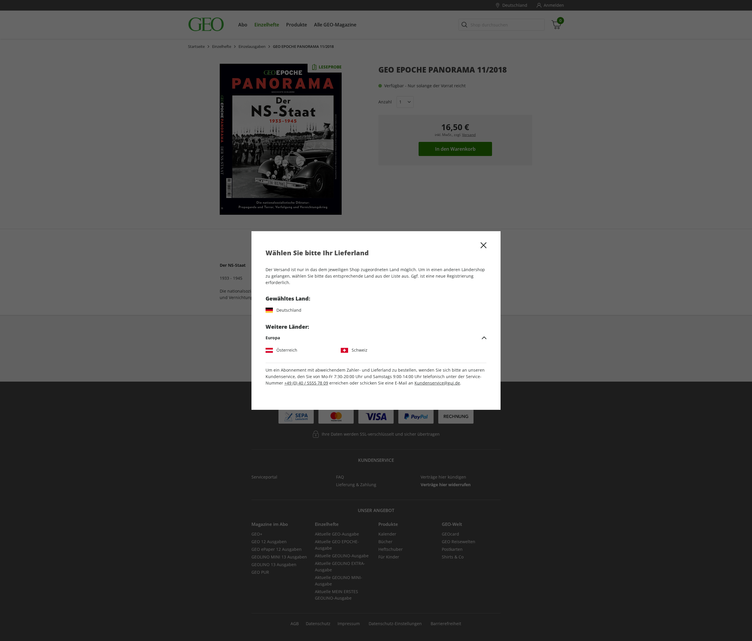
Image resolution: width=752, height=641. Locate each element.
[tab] (376, 338)
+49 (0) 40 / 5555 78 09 (306, 383)
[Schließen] (483, 245)
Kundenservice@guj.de (437, 383)
